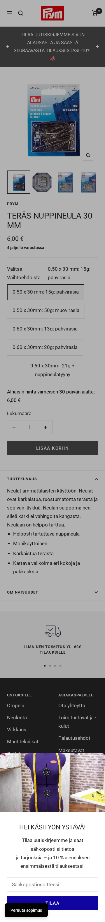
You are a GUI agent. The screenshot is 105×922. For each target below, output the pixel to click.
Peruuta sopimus (26, 910)
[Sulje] (96, 762)
